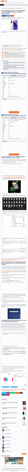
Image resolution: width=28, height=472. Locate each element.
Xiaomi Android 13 (22, 4)
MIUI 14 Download (10, 4)
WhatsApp (12, 392)
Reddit (17, 392)
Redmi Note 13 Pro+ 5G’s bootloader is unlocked (15, 175)
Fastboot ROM (14, 49)
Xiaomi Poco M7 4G (7, 430)
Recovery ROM (20, 49)
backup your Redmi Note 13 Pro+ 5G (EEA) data (10, 271)
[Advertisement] (14, 39)
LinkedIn (3, 394)
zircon (9, 124)
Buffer (21, 392)
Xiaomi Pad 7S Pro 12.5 (8, 451)
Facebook (8, 392)
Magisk (27, 4)
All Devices (23, 453)
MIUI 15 (6, 4)
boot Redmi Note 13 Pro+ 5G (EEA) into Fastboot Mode (15, 177)
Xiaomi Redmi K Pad (8, 447)
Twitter (3, 392)
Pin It (8, 394)
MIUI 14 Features (16, 4)
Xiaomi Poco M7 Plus (8, 433)
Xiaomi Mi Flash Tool (12, 163)
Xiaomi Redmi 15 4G (8, 444)
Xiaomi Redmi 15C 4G (8, 437)
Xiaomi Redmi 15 (7, 440)
